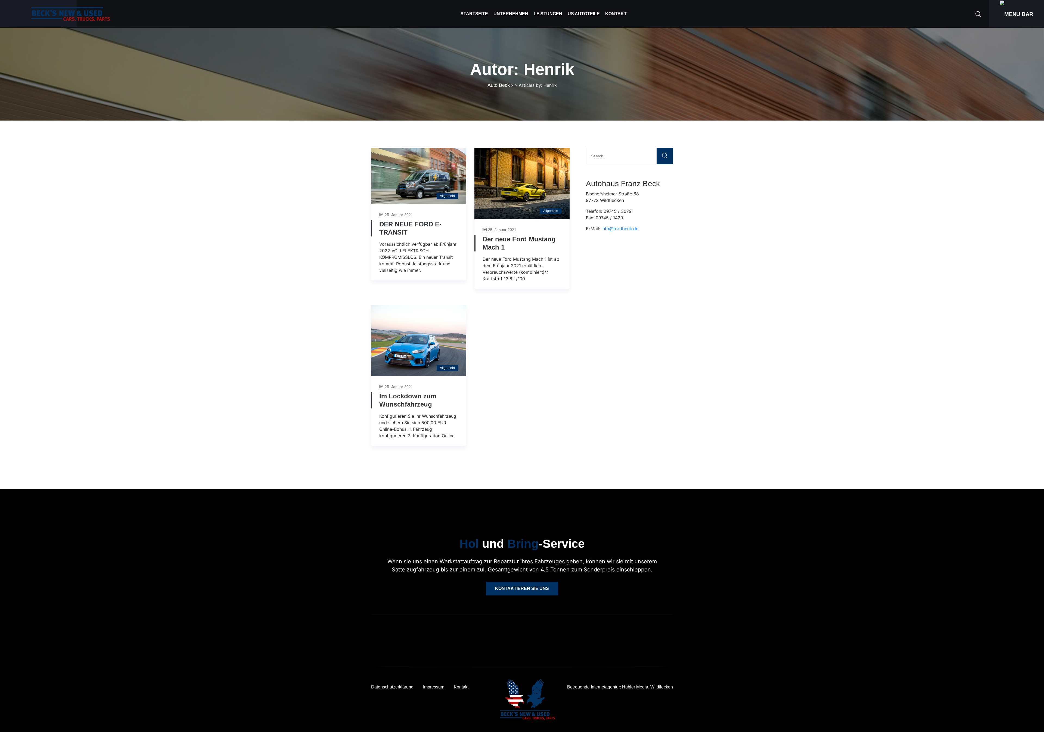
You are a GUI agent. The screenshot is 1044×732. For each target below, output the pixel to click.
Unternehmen (510, 13)
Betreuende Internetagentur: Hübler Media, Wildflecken (620, 687)
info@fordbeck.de (619, 228)
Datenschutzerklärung (392, 687)
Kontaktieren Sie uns (522, 588)
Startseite (474, 13)
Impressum (433, 687)
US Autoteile (584, 13)
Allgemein (447, 196)
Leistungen (548, 13)
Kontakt (616, 13)
